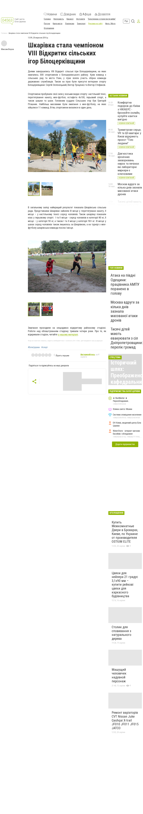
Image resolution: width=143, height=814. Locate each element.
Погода (47, 23)
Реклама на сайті (95, 23)
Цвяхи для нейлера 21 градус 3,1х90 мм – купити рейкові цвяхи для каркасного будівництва (125, 584)
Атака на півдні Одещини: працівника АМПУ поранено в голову (125, 284)
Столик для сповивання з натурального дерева (121, 633)
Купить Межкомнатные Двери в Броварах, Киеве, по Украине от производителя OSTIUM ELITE (125, 532)
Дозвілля (104, 14)
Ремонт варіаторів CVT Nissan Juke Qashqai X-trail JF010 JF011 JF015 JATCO (125, 720)
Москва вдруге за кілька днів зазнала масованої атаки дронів (130, 189)
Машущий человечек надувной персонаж (119, 675)
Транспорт (81, 23)
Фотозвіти (80, 19)
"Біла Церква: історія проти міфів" (102, 19)
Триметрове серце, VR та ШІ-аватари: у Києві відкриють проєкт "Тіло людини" (129, 136)
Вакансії (70, 19)
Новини (52, 14)
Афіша (87, 14)
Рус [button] (126, 21)
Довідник (70, 14)
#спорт (44, 347)
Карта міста (57, 23)
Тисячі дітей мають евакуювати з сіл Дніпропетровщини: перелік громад (127, 338)
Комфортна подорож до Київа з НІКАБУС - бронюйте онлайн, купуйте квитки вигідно (129, 111)
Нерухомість (58, 19)
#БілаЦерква (34, 347)
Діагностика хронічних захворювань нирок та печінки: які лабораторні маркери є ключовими (128, 163)
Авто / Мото (110, 23)
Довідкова (69, 23)
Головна (47, 19)
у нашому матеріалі (68, 334)
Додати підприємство (125, 444)
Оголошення (49, 28)
